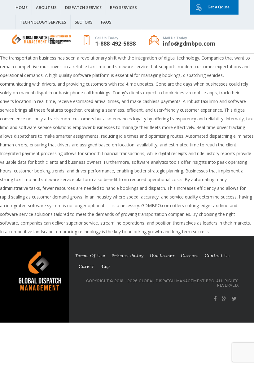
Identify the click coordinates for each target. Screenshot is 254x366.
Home (21, 7)
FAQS (106, 22)
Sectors (84, 22)
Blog (105, 266)
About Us (46, 7)
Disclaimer (162, 255)
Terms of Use (90, 255)
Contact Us (217, 255)
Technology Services (43, 22)
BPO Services (123, 7)
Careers (190, 255)
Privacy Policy (128, 255)
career (86, 266)
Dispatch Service (83, 7)
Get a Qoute (219, 7)
